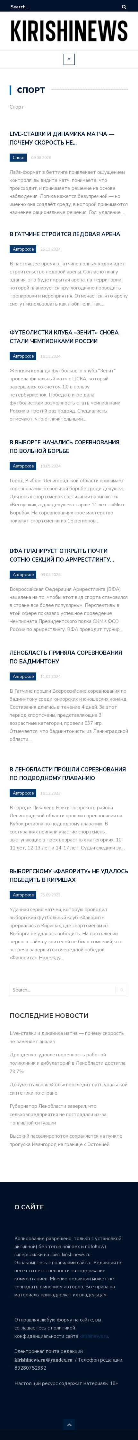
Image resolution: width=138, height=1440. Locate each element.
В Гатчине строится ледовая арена (65, 234)
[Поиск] (124, 7)
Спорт (19, 158)
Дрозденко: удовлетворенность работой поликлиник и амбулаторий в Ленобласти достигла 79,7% (67, 1063)
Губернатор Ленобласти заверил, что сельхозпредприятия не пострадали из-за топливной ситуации (58, 1114)
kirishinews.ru (94, 1336)
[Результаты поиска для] (30, 7)
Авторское (23, 249)
